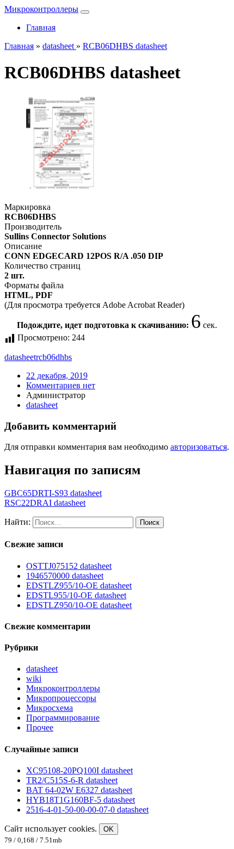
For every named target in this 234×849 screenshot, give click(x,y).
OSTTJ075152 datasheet (69, 566)
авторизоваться (198, 446)
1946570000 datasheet (64, 575)
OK (108, 829)
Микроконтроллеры (41, 9)
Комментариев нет (60, 385)
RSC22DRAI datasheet (44, 502)
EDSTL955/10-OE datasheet (76, 595)
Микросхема (49, 707)
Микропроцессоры (61, 698)
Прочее (39, 727)
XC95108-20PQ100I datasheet (79, 770)
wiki (33, 678)
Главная (41, 27)
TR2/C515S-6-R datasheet (72, 780)
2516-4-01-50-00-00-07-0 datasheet (87, 809)
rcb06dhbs (54, 357)
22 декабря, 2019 (57, 375)
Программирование (63, 717)
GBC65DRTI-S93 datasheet (53, 493)
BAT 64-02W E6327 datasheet (79, 790)
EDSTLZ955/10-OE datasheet (79, 585)
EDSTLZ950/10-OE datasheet (79, 605)
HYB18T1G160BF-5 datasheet (80, 799)
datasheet (20, 357)
